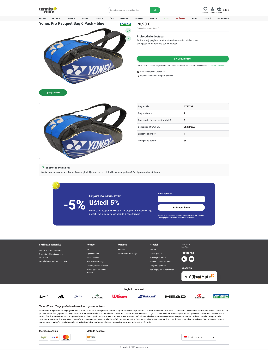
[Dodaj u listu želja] (128, 31)
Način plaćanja (93, 257)
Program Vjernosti (158, 265)
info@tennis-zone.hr (54, 254)
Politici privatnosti (217, 66)
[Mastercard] (65, 337)
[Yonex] (125, 24)
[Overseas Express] (91, 337)
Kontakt (121, 249)
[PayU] (43, 337)
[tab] (53, 92)
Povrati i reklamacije (95, 261)
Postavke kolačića (184, 245)
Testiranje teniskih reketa (97, 265)
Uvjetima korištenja (196, 215)
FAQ (88, 249)
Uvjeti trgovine (156, 253)
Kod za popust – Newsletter (162, 270)
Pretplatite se (183, 207)
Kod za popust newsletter (167, 218)
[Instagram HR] (191, 259)
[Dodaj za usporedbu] (128, 38)
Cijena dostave (93, 253)
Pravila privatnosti (158, 257)
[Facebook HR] (184, 259)
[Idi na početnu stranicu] (48, 10)
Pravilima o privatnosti (186, 218)
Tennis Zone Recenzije (127, 253)
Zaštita (153, 249)
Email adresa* (165, 193)
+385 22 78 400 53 (56, 2)
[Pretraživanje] (155, 10)
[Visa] (54, 337)
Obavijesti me (185, 58)
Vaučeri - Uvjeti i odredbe (160, 261)
